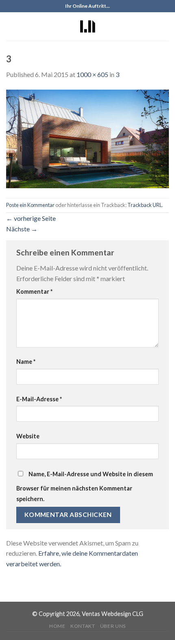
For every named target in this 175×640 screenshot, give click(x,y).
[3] (87, 138)
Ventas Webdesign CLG (112, 613)
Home (57, 626)
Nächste (21, 229)
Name (25, 361)
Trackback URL (144, 205)
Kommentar (34, 291)
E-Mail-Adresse (39, 399)
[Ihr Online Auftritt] (87, 26)
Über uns (113, 626)
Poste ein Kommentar (30, 205)
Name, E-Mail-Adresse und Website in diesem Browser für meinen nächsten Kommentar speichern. (84, 486)
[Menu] (11, 26)
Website (27, 436)
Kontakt (82, 626)
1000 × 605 (92, 74)
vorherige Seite (31, 218)
